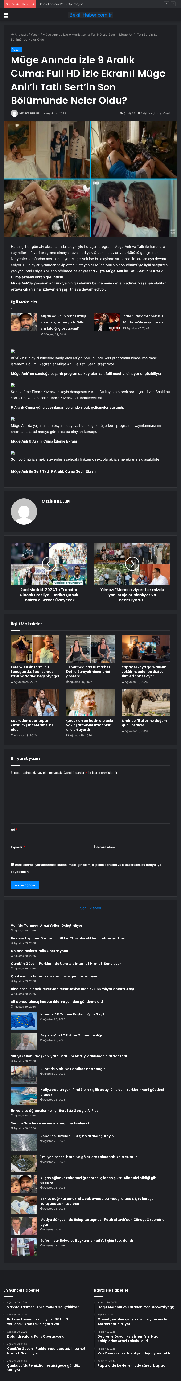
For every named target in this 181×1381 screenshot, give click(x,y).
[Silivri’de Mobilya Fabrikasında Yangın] (24, 1075)
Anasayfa (21, 34)
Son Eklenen (90, 908)
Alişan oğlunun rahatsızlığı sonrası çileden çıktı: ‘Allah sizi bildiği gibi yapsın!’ (63, 322)
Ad (14, 829)
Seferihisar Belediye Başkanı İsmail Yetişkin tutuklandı (86, 1240)
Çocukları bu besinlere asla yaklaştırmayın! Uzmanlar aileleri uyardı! (89, 725)
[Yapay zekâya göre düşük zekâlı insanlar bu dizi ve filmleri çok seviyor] (146, 649)
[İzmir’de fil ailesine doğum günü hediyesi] (146, 702)
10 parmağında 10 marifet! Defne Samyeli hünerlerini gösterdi (88, 671)
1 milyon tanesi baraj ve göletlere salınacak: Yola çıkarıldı (89, 1157)
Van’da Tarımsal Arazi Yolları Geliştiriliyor (46, 925)
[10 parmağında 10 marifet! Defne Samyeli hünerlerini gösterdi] (90, 649)
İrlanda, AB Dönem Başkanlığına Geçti (72, 1014)
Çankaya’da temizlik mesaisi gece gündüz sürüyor (54, 976)
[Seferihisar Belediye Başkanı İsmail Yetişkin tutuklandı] (24, 1247)
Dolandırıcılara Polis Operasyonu (62, 4)
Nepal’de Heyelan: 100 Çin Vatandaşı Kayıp (77, 1136)
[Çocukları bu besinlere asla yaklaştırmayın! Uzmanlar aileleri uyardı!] (90, 702)
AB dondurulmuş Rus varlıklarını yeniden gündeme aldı (57, 1001)
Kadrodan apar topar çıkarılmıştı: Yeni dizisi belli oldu (34, 725)
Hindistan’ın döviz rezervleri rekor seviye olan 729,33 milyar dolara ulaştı (73, 989)
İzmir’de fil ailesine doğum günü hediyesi (144, 722)
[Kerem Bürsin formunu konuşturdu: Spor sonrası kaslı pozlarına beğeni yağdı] (35, 649)
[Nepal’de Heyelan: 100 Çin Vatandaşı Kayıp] (24, 1142)
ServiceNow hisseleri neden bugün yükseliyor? (50, 1123)
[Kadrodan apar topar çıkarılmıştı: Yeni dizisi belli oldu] (35, 702)
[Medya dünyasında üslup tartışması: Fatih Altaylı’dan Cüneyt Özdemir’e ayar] (24, 1226)
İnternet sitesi (104, 847)
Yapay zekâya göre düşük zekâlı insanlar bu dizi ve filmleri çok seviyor (144, 671)
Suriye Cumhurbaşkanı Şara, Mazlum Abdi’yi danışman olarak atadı (69, 1056)
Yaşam (35, 34)
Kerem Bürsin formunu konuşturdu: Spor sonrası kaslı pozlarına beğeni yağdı (35, 671)
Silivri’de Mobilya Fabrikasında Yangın (73, 1068)
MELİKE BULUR (29, 113)
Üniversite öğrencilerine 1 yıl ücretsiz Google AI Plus (55, 1110)
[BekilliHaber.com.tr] (90, 15)
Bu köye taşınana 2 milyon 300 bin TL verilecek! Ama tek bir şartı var (69, 938)
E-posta (18, 847)
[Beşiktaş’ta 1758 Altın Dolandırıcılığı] (24, 1041)
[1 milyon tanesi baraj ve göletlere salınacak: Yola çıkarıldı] (24, 1163)
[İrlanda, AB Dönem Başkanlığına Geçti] (24, 1021)
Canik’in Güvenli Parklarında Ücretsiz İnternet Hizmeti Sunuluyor (66, 963)
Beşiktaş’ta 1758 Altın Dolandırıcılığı (71, 1035)
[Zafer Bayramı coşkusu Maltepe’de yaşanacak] (107, 322)
